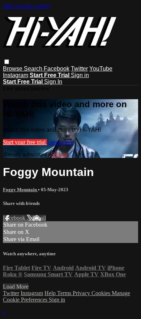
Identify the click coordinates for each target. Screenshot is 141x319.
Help (50, 293)
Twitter (79, 69)
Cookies (101, 293)
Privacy (82, 293)
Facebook (56, 69)
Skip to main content (26, 6)
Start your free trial (25, 142)
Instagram (15, 75)
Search (34, 69)
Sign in (80, 75)
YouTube (100, 69)
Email (39, 218)
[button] (6, 61)
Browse (13, 69)
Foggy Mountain (20, 189)
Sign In (53, 82)
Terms (65, 293)
